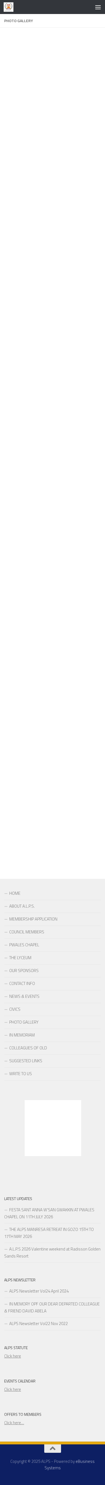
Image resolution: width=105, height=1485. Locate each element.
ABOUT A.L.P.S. (22, 906)
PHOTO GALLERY (24, 1022)
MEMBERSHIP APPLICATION (33, 919)
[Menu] (98, 7)
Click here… (14, 1422)
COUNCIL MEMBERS (26, 932)
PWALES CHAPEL (24, 945)
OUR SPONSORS (24, 970)
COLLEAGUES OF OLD (28, 1048)
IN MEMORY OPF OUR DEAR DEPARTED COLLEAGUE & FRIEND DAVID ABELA (52, 1307)
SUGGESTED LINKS (25, 1061)
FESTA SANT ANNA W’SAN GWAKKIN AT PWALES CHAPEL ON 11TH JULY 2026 (49, 1213)
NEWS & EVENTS (24, 996)
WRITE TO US (20, 1073)
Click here (12, 1356)
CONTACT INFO (22, 983)
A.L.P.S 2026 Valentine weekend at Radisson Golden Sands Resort (52, 1252)
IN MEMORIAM (22, 1035)
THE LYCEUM (20, 957)
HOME (14, 893)
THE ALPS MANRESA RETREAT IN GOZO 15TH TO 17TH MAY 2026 (49, 1233)
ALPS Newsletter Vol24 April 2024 (39, 1291)
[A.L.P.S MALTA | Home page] (10, 7)
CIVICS (14, 1009)
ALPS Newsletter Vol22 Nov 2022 (38, 1323)
